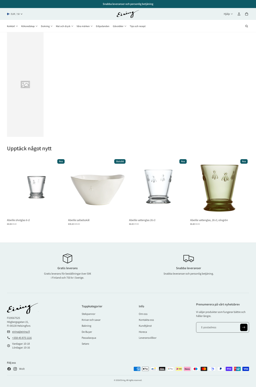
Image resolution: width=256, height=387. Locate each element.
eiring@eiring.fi (21, 331)
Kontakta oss (146, 320)
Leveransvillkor (147, 338)
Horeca (143, 332)
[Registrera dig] (243, 327)
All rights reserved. (134, 380)
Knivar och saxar (91, 320)
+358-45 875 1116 (22, 338)
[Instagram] (15, 369)
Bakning (86, 326)
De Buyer (87, 332)
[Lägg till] (61, 211)
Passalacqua (89, 338)
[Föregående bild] (73, 187)
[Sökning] (246, 26)
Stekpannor (88, 314)
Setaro (85, 344)
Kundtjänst (145, 326)
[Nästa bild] (122, 187)
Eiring (122, 380)
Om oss (143, 314)
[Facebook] (9, 369)
